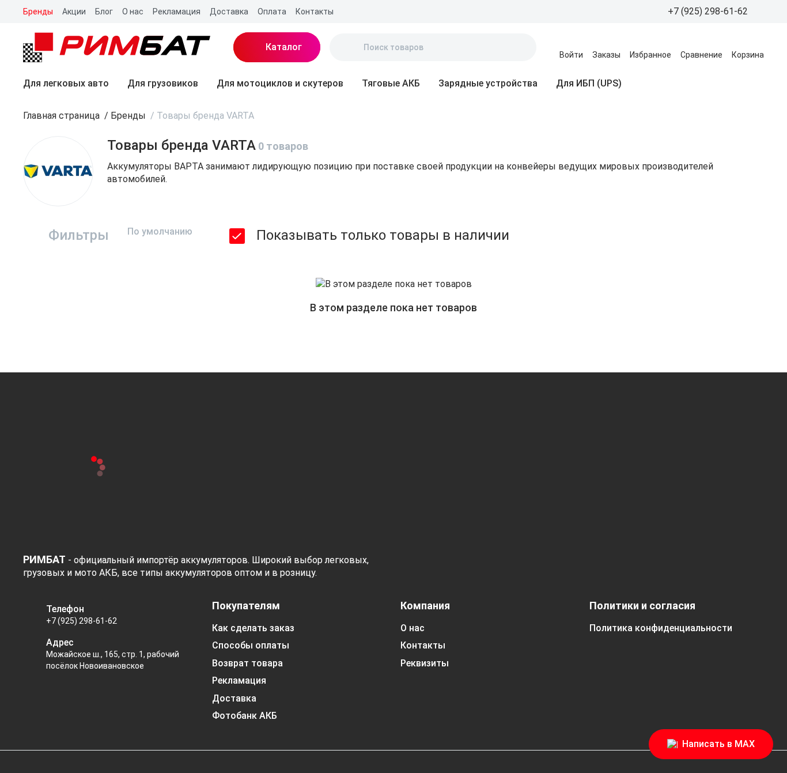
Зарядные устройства (488, 83)
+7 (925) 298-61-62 (81, 620)
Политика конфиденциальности (660, 628)
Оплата (272, 11)
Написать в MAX (718, 743)
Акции (74, 11)
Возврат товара (247, 663)
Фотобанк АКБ (244, 715)
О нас (132, 11)
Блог (104, 11)
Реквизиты (424, 663)
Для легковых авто (66, 83)
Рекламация (176, 11)
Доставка (229, 11)
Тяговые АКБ (391, 83)
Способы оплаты (250, 645)
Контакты (315, 11)
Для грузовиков (162, 83)
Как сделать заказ (253, 628)
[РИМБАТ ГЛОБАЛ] (116, 47)
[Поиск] (348, 47)
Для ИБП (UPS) (589, 83)
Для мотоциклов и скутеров (280, 83)
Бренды (38, 11)
